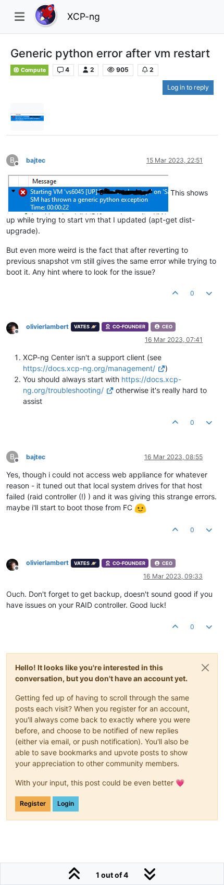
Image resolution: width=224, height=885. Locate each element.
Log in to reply (188, 87)
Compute (33, 70)
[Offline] (16, 327)
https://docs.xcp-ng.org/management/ (89, 368)
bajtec (35, 160)
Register (33, 803)
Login (65, 803)
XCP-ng (83, 16)
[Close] (205, 668)
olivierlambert (47, 326)
